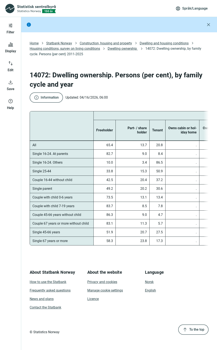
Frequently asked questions (50, 290)
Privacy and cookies (102, 282)
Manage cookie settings (105, 290)
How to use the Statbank (48, 282)
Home (34, 43)
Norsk (149, 282)
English (150, 290)
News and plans (42, 299)
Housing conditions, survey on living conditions (65, 49)
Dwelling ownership (123, 49)
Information (50, 97)
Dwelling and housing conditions (164, 43)
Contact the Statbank (45, 307)
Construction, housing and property (106, 43)
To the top (196, 329)
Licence (93, 299)
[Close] (208, 24)
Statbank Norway (59, 43)
